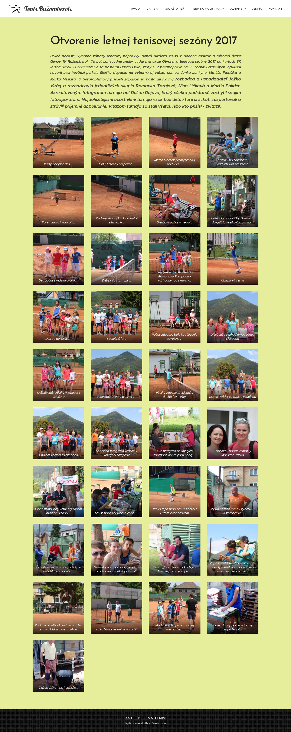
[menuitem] (136, 8)
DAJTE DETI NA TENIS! (145, 718)
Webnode (159, 723)
